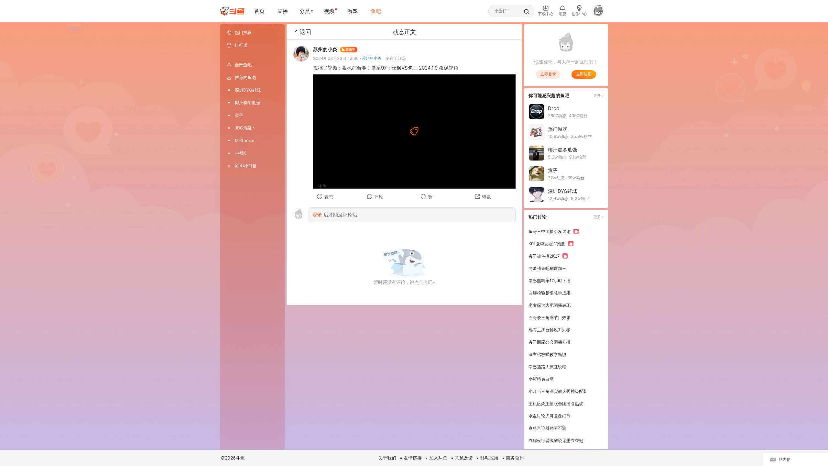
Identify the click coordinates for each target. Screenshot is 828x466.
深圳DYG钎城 (248, 90)
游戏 (352, 11)
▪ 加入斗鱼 (436, 457)
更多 (597, 95)
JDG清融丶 (245, 127)
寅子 (239, 115)
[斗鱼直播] (232, 11)
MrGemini (244, 140)
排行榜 (241, 45)
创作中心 (579, 13)
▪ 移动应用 (487, 457)
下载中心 (545, 13)
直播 (283, 11)
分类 (305, 11)
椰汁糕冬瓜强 (247, 102)
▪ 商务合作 (513, 457)
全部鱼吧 (243, 64)
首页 (259, 11)
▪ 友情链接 (411, 457)
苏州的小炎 (371, 58)
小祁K (240, 153)
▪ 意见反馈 (462, 457)
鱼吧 (376, 11)
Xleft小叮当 (246, 165)
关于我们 (387, 457)
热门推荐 (243, 32)
